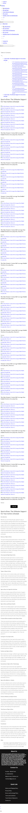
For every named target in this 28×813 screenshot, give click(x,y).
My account (5, 32)
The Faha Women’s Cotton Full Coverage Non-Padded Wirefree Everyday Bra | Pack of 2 (19, 85)
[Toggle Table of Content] (2, 55)
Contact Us (5, 1)
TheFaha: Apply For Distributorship (11, 34)
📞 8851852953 (6, 26)
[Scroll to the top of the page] (0, 804)
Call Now (4, 3)
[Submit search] (14, 46)
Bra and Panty (6, 28)
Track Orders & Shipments (9, 30)
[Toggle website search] (3, 19)
